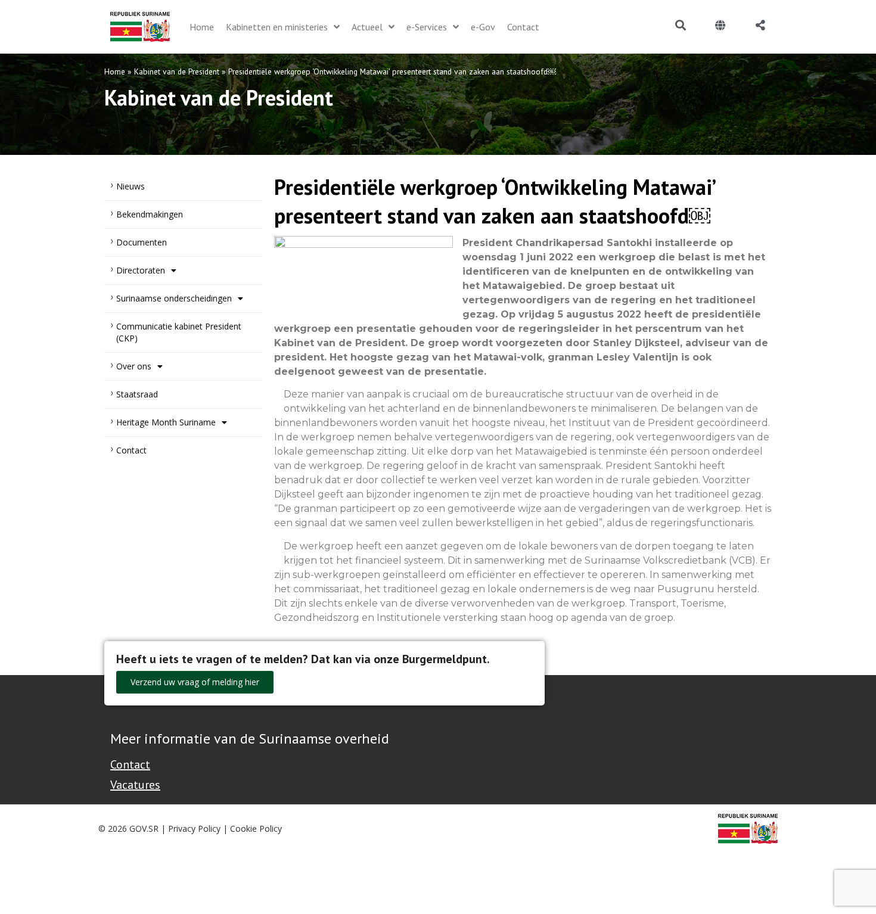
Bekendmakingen (149, 214)
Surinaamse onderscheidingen (174, 298)
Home (114, 71)
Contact (131, 450)
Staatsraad (137, 394)
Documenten (141, 242)
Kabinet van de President (176, 71)
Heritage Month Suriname (166, 422)
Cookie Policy (256, 828)
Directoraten (140, 270)
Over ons (133, 366)
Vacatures (135, 784)
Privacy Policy (194, 828)
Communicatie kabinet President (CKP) (178, 332)
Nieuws (130, 186)
